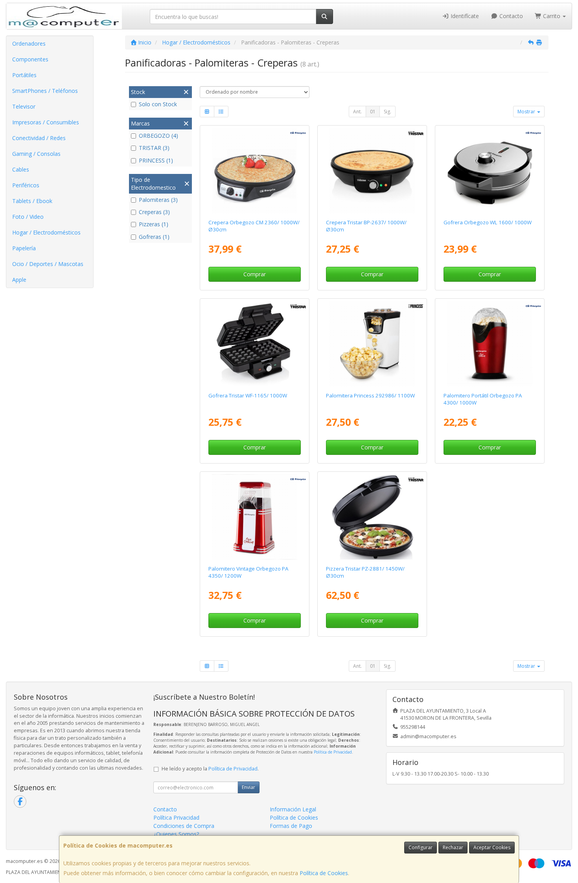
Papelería (24, 248)
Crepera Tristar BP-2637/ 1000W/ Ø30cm (366, 226)
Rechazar (453, 847)
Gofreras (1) (154, 236)
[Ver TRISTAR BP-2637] (372, 171)
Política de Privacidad (333, 752)
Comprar (254, 274)
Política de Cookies (324, 873)
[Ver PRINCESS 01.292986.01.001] (372, 344)
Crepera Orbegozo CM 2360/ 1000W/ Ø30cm (254, 226)
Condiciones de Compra (183, 825)
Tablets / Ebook (32, 201)
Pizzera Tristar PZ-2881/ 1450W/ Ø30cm (365, 572)
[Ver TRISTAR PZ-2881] (372, 517)
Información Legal (293, 809)
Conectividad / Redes (39, 138)
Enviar (248, 787)
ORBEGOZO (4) (158, 135)
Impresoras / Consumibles (45, 122)
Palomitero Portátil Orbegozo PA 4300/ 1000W (483, 399)
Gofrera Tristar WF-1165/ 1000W (247, 395)
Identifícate (464, 16)
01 (373, 111)
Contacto (510, 16)
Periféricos (25, 185)
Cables (20, 169)
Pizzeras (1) (153, 224)
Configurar (421, 847)
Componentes (30, 59)
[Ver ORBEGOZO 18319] (490, 171)
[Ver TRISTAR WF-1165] (254, 344)
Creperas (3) (154, 212)
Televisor (23, 106)
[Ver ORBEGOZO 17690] (254, 517)
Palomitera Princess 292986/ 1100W (370, 395)
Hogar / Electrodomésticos (46, 232)
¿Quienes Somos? (176, 834)
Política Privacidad (176, 817)
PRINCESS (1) (156, 160)
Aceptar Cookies (491, 847)
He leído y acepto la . (210, 768)
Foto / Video (28, 216)
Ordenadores (29, 43)
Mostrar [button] (526, 111)
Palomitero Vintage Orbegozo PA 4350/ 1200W (248, 572)
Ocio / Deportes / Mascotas (47, 264)
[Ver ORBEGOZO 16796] (254, 171)
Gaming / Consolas (36, 153)
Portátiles (24, 75)
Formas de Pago (291, 825)
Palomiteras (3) (158, 199)
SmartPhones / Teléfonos (45, 90)
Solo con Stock (158, 104)
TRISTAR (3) (154, 147)
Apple (19, 279)
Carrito (551, 16)
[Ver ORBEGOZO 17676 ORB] (490, 344)
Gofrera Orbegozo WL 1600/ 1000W (488, 222)
